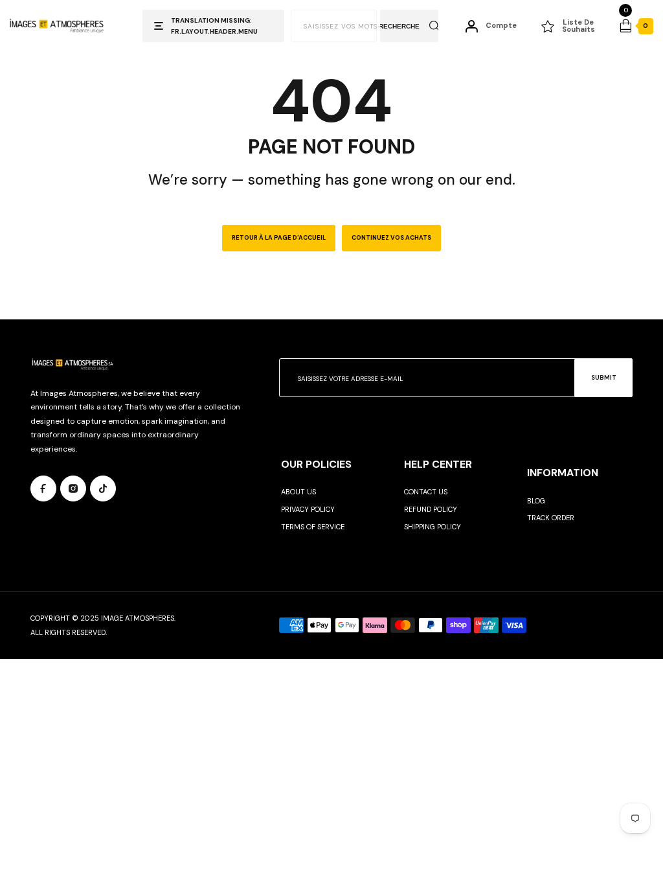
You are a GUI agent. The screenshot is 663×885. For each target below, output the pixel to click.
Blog (536, 500)
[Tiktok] (103, 488)
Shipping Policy (432, 526)
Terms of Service (312, 526)
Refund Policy (430, 509)
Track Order (550, 517)
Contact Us (425, 491)
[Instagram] (73, 488)
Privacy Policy (308, 509)
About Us (298, 491)
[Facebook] (43, 488)
